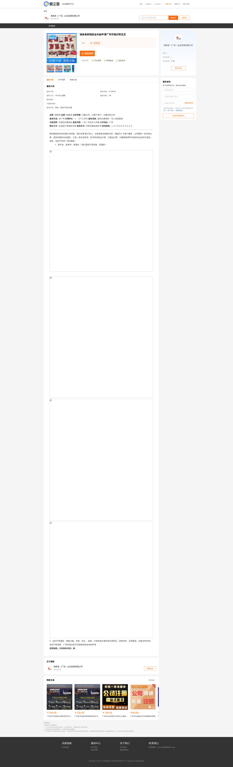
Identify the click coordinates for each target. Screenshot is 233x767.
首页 (141, 4)
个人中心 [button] (157, 4)
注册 (187, 4)
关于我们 (123, 747)
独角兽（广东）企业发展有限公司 (65, 16)
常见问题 (65, 747)
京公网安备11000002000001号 (113, 761)
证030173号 (95, 761)
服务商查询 (124, 750)
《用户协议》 (170, 110)
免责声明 (94, 750)
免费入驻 (168, 4)
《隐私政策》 (179, 110)
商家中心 (177, 4)
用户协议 (94, 747)
